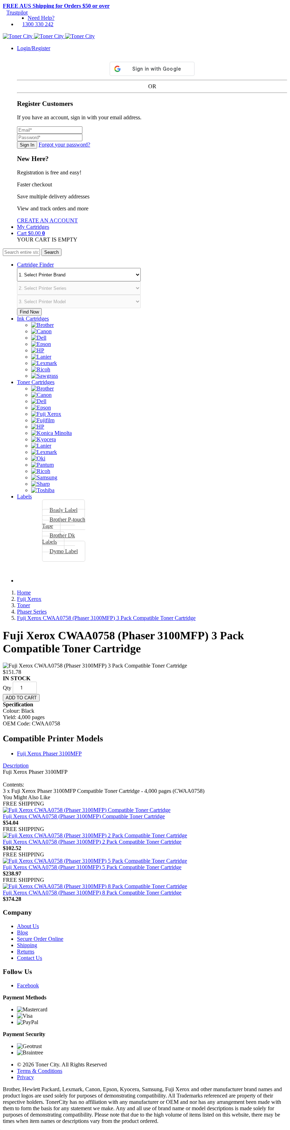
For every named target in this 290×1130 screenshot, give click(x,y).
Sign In (27, 145)
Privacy (25, 1077)
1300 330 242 (37, 24)
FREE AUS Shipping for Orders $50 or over (56, 6)
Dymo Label (64, 551)
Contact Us (29, 958)
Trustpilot (17, 13)
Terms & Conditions (39, 1071)
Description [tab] (16, 766)
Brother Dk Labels (58, 538)
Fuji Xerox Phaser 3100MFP (49, 754)
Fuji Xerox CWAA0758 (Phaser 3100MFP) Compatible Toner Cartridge (84, 816)
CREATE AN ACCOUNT (47, 220)
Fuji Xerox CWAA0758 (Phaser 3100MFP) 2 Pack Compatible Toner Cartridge (92, 842)
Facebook (28, 985)
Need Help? (41, 18)
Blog (22, 932)
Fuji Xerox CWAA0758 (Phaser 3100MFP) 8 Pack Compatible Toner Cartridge (92, 893)
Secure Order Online (40, 939)
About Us (28, 926)
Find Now (29, 312)
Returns (25, 952)
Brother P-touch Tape (63, 522)
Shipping (27, 945)
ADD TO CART (21, 697)
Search (51, 252)
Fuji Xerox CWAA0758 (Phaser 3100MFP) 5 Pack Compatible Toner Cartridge (92, 867)
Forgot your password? (64, 145)
